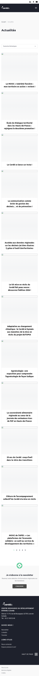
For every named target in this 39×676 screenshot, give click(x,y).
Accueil (3, 22)
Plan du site (4, 667)
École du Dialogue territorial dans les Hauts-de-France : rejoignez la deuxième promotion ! (19, 126)
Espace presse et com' (8, 647)
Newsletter (4, 630)
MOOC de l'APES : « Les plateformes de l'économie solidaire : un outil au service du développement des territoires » (19, 539)
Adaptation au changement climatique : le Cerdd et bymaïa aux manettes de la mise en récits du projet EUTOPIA (20, 330)
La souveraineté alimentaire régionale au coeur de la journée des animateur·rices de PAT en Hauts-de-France (19, 416)
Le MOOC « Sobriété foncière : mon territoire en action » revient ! (19, 85)
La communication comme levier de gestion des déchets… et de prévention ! (19, 204)
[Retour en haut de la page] (36, 654)
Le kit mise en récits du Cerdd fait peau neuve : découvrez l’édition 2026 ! (19, 287)
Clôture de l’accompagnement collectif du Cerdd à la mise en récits (19, 497)
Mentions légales (6, 670)
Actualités (11, 22)
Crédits (3, 673)
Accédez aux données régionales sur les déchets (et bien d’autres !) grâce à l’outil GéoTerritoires (19, 245)
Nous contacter (6, 644)
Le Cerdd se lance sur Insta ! (19, 164)
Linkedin (4, 632)
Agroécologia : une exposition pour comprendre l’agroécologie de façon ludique (19, 374)
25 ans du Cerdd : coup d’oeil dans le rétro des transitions (19, 458)
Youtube (4, 635)
